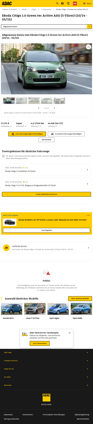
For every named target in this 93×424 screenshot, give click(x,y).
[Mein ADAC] (62, 3)
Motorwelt (8, 385)
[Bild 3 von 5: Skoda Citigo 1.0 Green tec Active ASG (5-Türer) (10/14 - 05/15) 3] (34, 100)
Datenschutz (28, 415)
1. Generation (46, 9)
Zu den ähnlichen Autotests (46, 194)
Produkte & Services (11, 360)
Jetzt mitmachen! (39, 343)
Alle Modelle (46, 140)
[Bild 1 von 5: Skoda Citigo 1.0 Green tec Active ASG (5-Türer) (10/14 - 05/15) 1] (9, 100)
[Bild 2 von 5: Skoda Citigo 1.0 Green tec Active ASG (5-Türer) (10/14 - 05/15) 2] (21, 100)
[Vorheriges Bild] (38, 108)
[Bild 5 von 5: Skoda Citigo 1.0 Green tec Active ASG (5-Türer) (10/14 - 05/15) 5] (59, 100)
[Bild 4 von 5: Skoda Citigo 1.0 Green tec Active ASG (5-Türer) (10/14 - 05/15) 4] (46, 100)
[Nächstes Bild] (54, 108)
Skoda (24, 9)
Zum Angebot (46, 230)
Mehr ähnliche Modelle (80, 299)
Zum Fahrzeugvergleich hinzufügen (29, 134)
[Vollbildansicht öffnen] (88, 46)
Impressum (8, 415)
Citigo (33, 9)
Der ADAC (7, 377)
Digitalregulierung (82, 415)
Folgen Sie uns (9, 369)
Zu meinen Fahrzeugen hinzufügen (68, 134)
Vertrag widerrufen (11, 419)
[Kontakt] (68, 3)
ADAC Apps (8, 352)
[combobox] (43, 4)
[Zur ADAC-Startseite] (7, 3)
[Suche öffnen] (57, 3)
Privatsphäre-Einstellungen (54, 415)
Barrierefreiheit (83, 419)
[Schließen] (69, 333)
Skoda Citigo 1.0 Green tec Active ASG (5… (72, 9)
